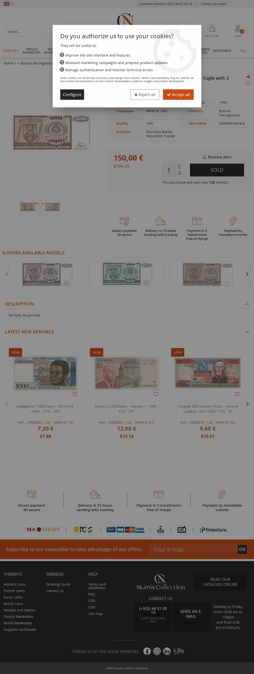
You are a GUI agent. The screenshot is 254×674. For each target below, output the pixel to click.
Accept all (180, 94)
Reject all (146, 94)
